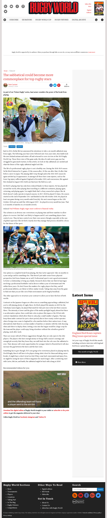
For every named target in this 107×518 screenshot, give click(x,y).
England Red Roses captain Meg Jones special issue (86, 335)
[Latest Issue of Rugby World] (99, 8)
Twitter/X (42, 417)
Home (6, 71)
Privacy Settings (7, 515)
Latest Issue (82, 295)
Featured (12, 146)
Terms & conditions (87, 512)
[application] (36, 389)
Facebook (23, 417)
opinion (19, 146)
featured (12, 71)
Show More (81, 362)
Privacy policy (97, 512)
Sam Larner (12, 85)
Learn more (91, 52)
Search (100, 489)
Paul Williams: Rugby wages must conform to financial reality (31, 209)
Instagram (31, 417)
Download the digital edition (13, 410)
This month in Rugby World (88, 352)
